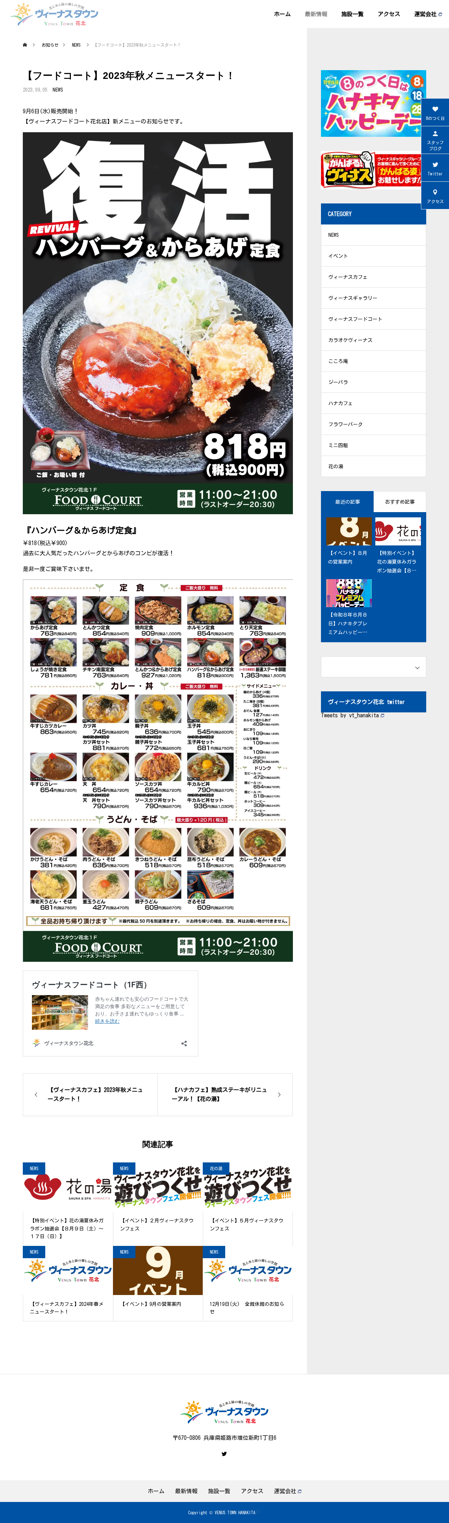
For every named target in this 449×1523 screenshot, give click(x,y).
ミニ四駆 (338, 445)
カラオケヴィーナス (350, 340)
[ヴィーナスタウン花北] (54, 14)
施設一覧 (352, 14)
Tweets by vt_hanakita (350, 715)
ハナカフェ (340, 403)
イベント (338, 256)
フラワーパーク (345, 424)
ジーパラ (338, 382)
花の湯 (216, 1168)
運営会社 (425, 14)
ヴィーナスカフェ (348, 277)
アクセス (389, 14)
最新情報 (316, 14)
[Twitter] (224, 1453)
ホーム (282, 14)
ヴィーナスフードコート (355, 319)
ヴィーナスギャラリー (352, 298)
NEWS (58, 89)
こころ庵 (338, 361)
